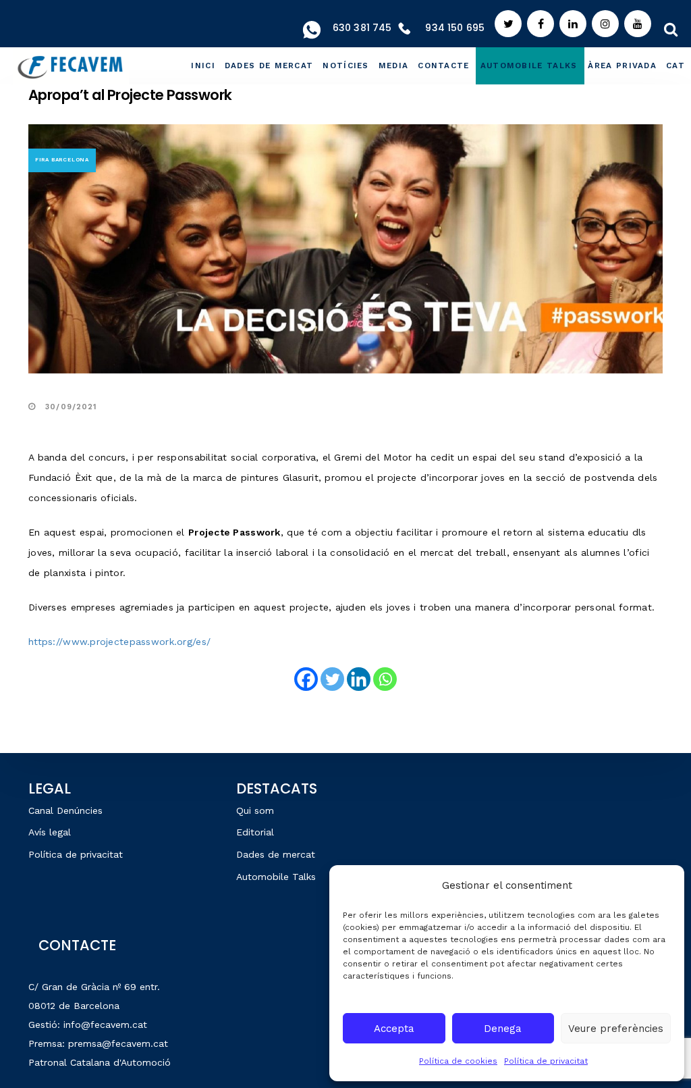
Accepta (394, 1028)
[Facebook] (306, 679)
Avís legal (49, 832)
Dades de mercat (275, 854)
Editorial (255, 832)
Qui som (255, 810)
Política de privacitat (546, 1061)
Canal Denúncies (65, 810)
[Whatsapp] (385, 679)
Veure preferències (615, 1028)
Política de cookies (458, 1061)
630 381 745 (362, 27)
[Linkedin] (358, 679)
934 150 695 (455, 27)
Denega (503, 1028)
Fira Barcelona (62, 160)
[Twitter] (332, 679)
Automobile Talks (276, 876)
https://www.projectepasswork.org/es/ (119, 641)
